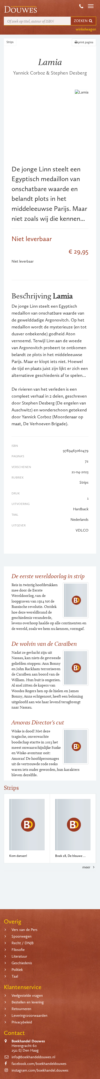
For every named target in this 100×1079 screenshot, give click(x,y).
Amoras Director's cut (38, 722)
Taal (15, 976)
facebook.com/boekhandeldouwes (39, 1063)
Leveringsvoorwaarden (29, 1015)
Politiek (17, 969)
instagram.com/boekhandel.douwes (40, 1070)
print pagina (85, 42)
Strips (10, 42)
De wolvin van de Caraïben (44, 643)
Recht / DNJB (23, 943)
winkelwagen (86, 29)
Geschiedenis (22, 963)
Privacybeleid (22, 1022)
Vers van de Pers (24, 929)
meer (86, 867)
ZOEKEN (81, 21)
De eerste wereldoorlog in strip (48, 576)
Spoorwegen (22, 936)
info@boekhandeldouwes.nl (33, 1057)
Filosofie (18, 949)
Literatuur (19, 956)
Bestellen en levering (28, 1002)
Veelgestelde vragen (27, 995)
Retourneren (21, 1009)
